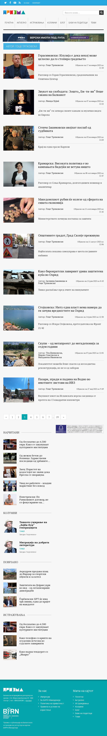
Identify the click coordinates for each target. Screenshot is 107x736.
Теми (93, 22)
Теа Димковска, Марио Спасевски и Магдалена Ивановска (50, 355)
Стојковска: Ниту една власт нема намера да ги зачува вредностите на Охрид (70, 309)
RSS (20, 2)
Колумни (52, 22)
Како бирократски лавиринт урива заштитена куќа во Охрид (70, 273)
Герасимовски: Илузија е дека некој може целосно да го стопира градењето (67, 57)
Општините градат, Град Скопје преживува (68, 235)
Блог (62, 22)
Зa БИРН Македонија (50, 700)
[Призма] (18, 689)
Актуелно (21, 22)
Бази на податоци (78, 22)
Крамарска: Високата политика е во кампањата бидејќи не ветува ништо (64, 165)
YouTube (15, 2)
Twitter (5, 2)
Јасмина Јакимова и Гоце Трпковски (52, 282)
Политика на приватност (52, 703)
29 (57, 417)
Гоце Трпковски (54, 65)
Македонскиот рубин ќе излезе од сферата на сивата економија (70, 201)
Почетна (9, 22)
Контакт (36, 3)
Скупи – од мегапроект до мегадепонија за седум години (68, 345)
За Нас (26, 3)
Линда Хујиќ (52, 101)
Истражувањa (37, 22)
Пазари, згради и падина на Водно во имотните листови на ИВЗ (64, 380)
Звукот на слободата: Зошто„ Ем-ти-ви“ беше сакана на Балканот (70, 93)
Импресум (45, 696)
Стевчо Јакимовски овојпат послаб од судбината (64, 129)
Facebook (10, 2)
